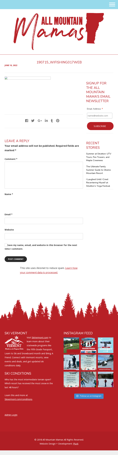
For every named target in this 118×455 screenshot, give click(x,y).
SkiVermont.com (40, 337)
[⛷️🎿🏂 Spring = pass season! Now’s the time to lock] (88, 345)
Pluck (75, 443)
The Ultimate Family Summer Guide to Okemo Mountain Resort (98, 170)
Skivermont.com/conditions (18, 399)
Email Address (95, 109)
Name (9, 194)
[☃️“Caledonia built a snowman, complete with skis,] (105, 379)
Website (9, 229)
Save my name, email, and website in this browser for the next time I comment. (41, 247)
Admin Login (11, 414)
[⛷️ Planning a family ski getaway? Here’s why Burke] (105, 362)
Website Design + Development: (56, 443)
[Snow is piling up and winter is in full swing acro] (71, 379)
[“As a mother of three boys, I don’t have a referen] (88, 379)
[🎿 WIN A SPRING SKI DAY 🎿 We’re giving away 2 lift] (105, 345)
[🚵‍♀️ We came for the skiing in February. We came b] (71, 345)
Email (8, 214)
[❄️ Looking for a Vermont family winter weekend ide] (71, 362)
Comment (11, 159)
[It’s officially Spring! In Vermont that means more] (88, 362)
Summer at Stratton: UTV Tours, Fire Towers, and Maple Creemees (98, 157)
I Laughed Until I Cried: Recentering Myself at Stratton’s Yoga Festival (98, 182)
